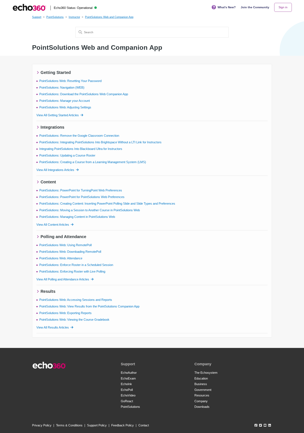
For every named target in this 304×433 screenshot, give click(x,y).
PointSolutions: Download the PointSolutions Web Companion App (83, 94)
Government (202, 389)
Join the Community (255, 7)
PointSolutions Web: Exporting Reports (65, 313)
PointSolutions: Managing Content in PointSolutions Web (77, 216)
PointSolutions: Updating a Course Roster (67, 155)
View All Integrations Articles (55, 170)
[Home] (29, 7)
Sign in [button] (283, 7)
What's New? (227, 7)
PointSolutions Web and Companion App (109, 17)
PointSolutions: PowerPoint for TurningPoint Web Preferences (80, 190)
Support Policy (97, 425)
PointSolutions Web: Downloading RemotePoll (70, 251)
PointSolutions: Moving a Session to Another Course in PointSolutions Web (89, 210)
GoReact (127, 401)
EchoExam (128, 378)
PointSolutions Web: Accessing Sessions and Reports (75, 299)
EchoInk (126, 384)
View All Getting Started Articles (57, 115)
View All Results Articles (52, 327)
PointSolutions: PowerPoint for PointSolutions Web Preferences (81, 197)
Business (200, 384)
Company (201, 401)
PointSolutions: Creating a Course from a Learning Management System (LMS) (92, 162)
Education (201, 378)
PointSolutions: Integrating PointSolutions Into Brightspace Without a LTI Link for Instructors (100, 142)
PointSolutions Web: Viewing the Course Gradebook (74, 319)
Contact (143, 425)
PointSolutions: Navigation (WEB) (61, 87)
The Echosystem (206, 372)
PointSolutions (55, 17)
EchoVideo (128, 395)
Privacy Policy (41, 425)
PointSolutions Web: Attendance (60, 258)
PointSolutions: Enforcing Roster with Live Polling (72, 271)
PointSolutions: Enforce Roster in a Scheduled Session (76, 265)
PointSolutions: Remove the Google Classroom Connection (79, 135)
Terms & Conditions (69, 425)
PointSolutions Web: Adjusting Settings (65, 107)
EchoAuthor (129, 372)
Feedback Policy (122, 425)
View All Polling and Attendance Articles (62, 279)
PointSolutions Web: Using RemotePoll (65, 245)
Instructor (74, 17)
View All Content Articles (52, 224)
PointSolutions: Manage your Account (64, 100)
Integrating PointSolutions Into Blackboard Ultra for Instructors (80, 149)
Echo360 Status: (73, 7)
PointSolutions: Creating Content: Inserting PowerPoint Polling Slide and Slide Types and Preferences (107, 203)
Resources (201, 395)
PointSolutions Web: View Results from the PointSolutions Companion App (89, 306)
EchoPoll (127, 389)
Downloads (201, 406)
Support (36, 17)
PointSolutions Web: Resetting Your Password (70, 81)
